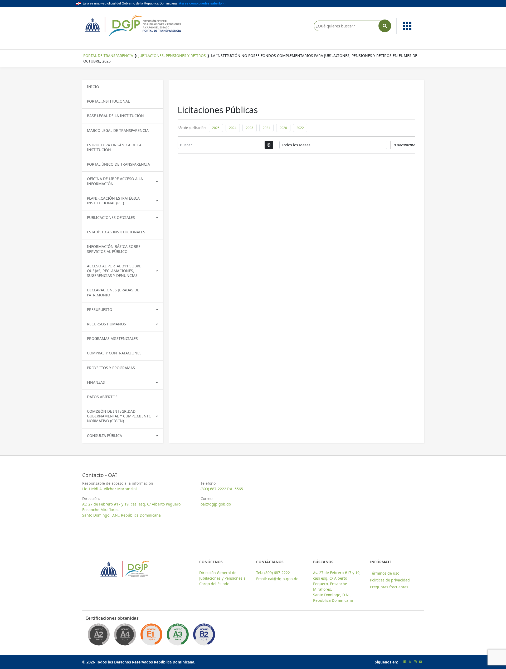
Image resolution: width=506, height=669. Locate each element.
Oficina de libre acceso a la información (115, 181)
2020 (283, 128)
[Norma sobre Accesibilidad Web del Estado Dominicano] (204, 636)
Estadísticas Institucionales (116, 231)
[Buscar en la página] (384, 26)
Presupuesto (99, 309)
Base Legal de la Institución (115, 115)
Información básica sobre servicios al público (113, 249)
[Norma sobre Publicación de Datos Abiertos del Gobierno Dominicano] (177, 636)
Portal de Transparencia (108, 55)
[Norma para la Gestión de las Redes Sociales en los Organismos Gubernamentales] (151, 636)
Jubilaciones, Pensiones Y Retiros (172, 55)
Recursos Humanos (106, 323)
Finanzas (96, 382)
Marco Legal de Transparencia (118, 130)
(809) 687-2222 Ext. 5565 (222, 488)
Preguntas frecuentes (389, 586)
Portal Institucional (108, 101)
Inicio (93, 86)
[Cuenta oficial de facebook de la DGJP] (404, 662)
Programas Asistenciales (112, 338)
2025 (216, 128)
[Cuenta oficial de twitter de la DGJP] (410, 662)
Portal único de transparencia (118, 164)
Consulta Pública (104, 435)
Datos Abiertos (102, 396)
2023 (249, 128)
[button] (410, 26)
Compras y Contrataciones (114, 352)
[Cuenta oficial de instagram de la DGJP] (415, 662)
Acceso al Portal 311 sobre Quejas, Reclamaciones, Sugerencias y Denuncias (114, 270)
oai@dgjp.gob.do (216, 504)
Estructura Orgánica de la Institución (114, 147)
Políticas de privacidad (390, 580)
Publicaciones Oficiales (111, 217)
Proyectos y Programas (111, 367)
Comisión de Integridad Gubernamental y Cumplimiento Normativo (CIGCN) (119, 416)
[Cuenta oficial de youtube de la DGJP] (420, 662)
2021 (266, 128)
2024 (232, 128)
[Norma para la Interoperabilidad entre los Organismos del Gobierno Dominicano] (125, 636)
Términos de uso (384, 573)
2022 (300, 128)
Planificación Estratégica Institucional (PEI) (113, 200)
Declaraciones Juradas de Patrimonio (113, 292)
